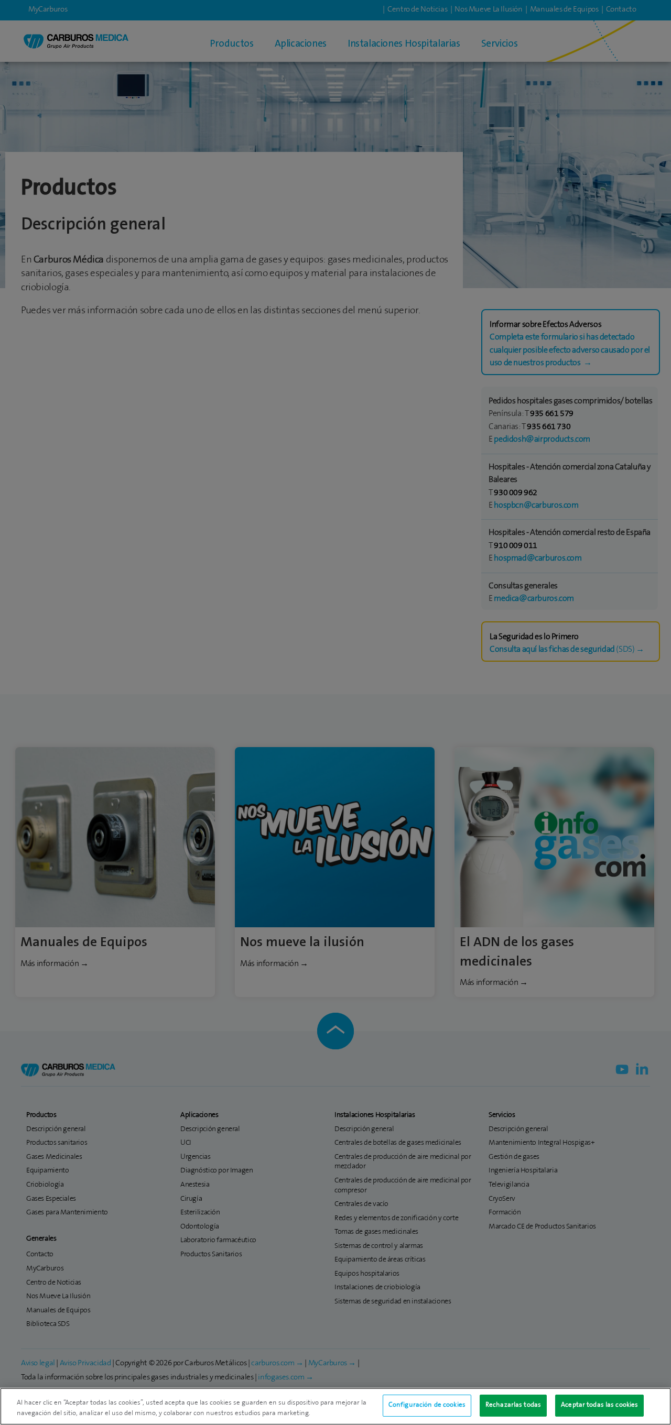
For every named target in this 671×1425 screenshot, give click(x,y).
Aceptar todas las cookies (599, 1405)
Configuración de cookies (427, 1405)
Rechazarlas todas (513, 1405)
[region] (335, 1406)
